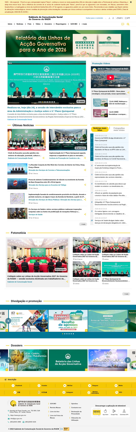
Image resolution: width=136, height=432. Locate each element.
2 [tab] (65, 334)
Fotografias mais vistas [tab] (119, 129)
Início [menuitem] (10, 24)
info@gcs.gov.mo (16, 418)
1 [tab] (63, 334)
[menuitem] (20, 24)
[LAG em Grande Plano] (108, 360)
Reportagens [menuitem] (61, 24)
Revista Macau (55, 407)
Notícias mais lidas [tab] (99, 129)
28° (121, 18)
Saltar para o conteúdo (94, 18)
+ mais (83, 224)
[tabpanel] (68, 321)
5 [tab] (71, 334)
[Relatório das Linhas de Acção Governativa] (68, 360)
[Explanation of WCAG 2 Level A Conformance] (64, 429)
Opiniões (74, 403)
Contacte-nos (76, 407)
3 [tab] (67, 334)
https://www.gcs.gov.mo (18, 415)
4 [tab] (69, 334)
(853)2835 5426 (30, 422)
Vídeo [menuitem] (38, 24)
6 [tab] (73, 334)
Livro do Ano (54, 411)
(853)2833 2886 (15, 422)
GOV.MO (53, 403)
